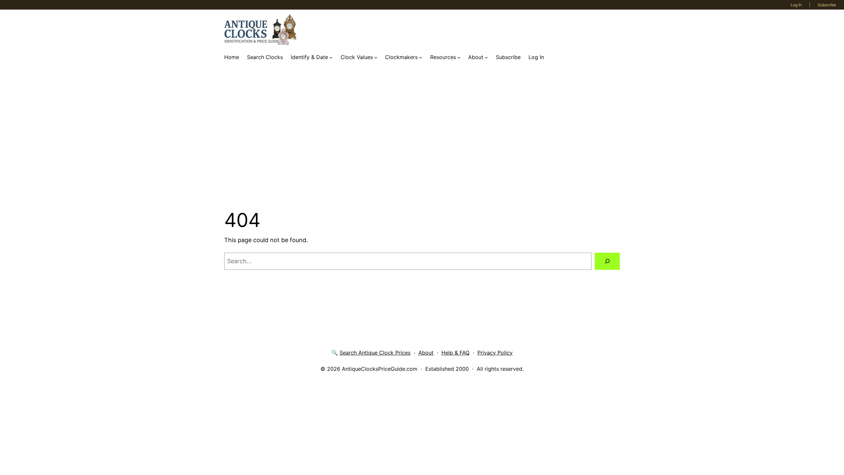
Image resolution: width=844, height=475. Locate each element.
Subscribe (827, 4)
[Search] (607, 261)
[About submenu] (486, 57)
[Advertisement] (422, 136)
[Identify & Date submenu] (331, 57)
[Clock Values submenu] (375, 57)
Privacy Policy (495, 352)
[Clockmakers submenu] (420, 57)
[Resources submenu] (459, 57)
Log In (796, 4)
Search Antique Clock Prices (375, 352)
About (426, 352)
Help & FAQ (455, 352)
